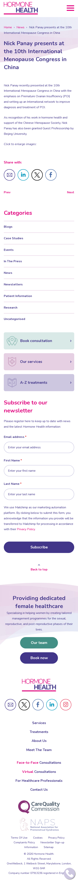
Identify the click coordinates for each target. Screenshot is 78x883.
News (20, 27)
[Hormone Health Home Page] (39, 685)
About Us (39, 740)
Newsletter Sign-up (52, 842)
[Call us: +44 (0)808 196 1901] (69, 873)
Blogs (8, 227)
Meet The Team (39, 750)
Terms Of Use (19, 838)
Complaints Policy (24, 842)
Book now (39, 657)
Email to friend (9, 175)
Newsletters (13, 284)
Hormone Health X (24, 704)
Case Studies (13, 238)
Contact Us (39, 789)
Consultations (39, 762)
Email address (14, 437)
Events (9, 250)
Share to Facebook (51, 175)
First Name (12, 460)
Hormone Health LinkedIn (52, 704)
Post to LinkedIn (23, 175)
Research (10, 308)
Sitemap (49, 847)
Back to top (39, 569)
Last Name (12, 484)
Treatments (39, 732)
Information (31, 847)
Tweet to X (37, 175)
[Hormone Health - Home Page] (21, 8)
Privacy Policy (26, 529)
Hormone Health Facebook (38, 704)
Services (39, 723)
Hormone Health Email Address (10, 704)
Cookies (38, 838)
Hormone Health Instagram (65, 704)
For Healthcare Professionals (39, 780)
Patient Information (18, 296)
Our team (39, 642)
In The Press (13, 261)
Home (8, 27)
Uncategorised (14, 319)
